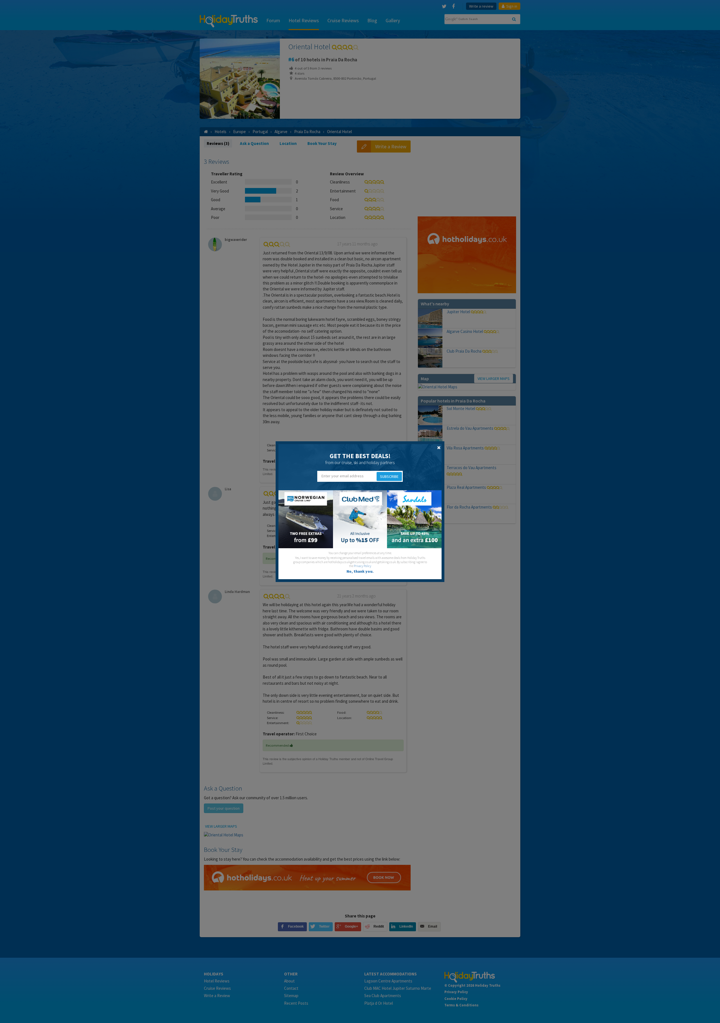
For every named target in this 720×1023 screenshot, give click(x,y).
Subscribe (389, 476)
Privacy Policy (362, 566)
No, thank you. (360, 571)
